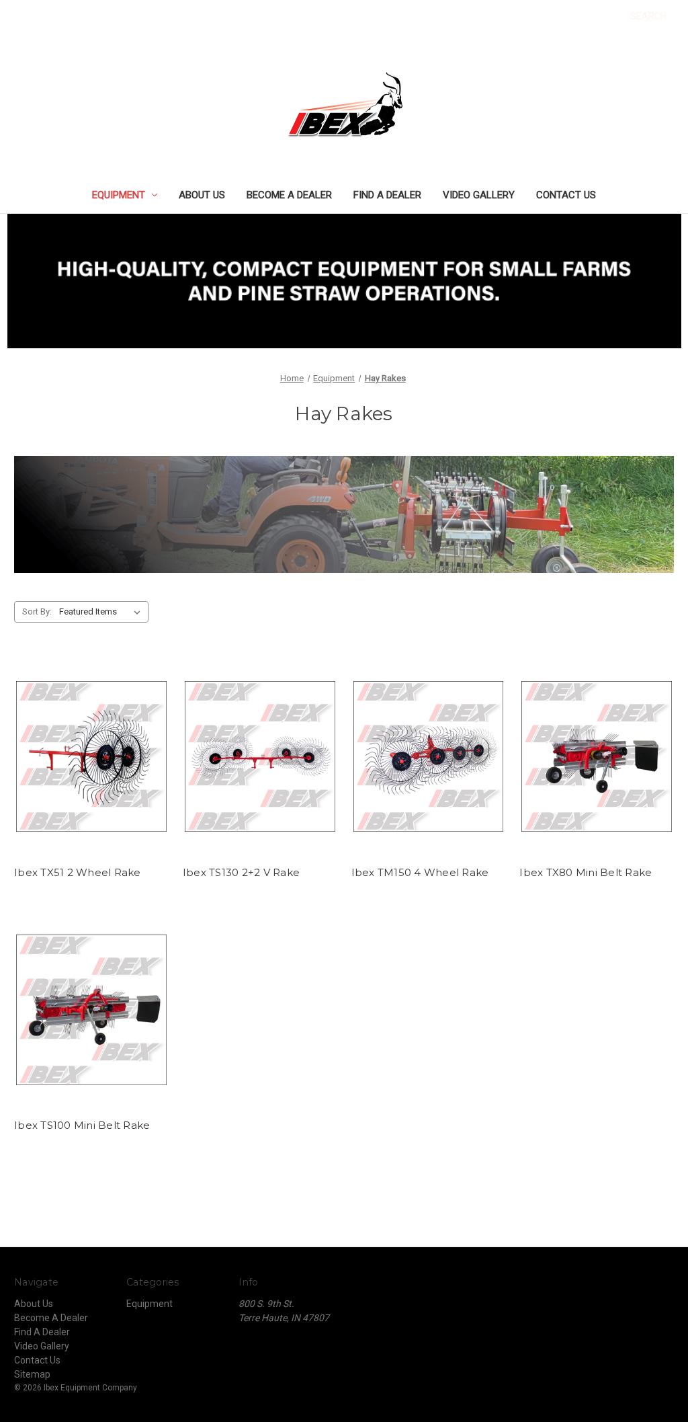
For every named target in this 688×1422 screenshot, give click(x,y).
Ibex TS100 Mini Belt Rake (82, 1125)
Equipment (118, 195)
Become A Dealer (289, 195)
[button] (344, 281)
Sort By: (37, 611)
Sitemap (32, 1374)
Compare (86, 768)
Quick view (88, 744)
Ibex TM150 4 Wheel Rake (420, 872)
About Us (202, 195)
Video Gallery (479, 195)
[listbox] (102, 612)
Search (648, 16)
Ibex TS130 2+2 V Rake (241, 872)
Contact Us (566, 195)
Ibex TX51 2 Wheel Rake (77, 872)
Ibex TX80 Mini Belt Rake (585, 872)
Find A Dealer (387, 195)
